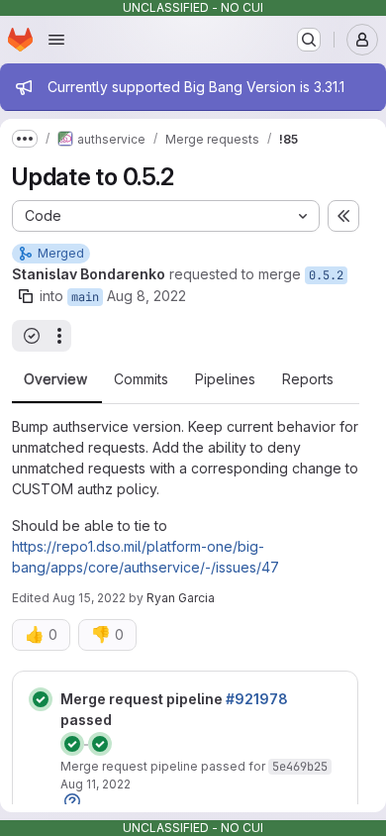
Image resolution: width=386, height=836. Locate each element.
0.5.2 (326, 275)
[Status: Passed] (40, 699)
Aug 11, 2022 (95, 784)
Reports (308, 379)
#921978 (257, 698)
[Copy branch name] (26, 296)
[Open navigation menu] (56, 39)
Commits (141, 379)
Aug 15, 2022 (89, 597)
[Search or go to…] (309, 40)
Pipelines (225, 379)
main (85, 297)
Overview (55, 379)
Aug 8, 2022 (146, 295)
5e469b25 (300, 767)
